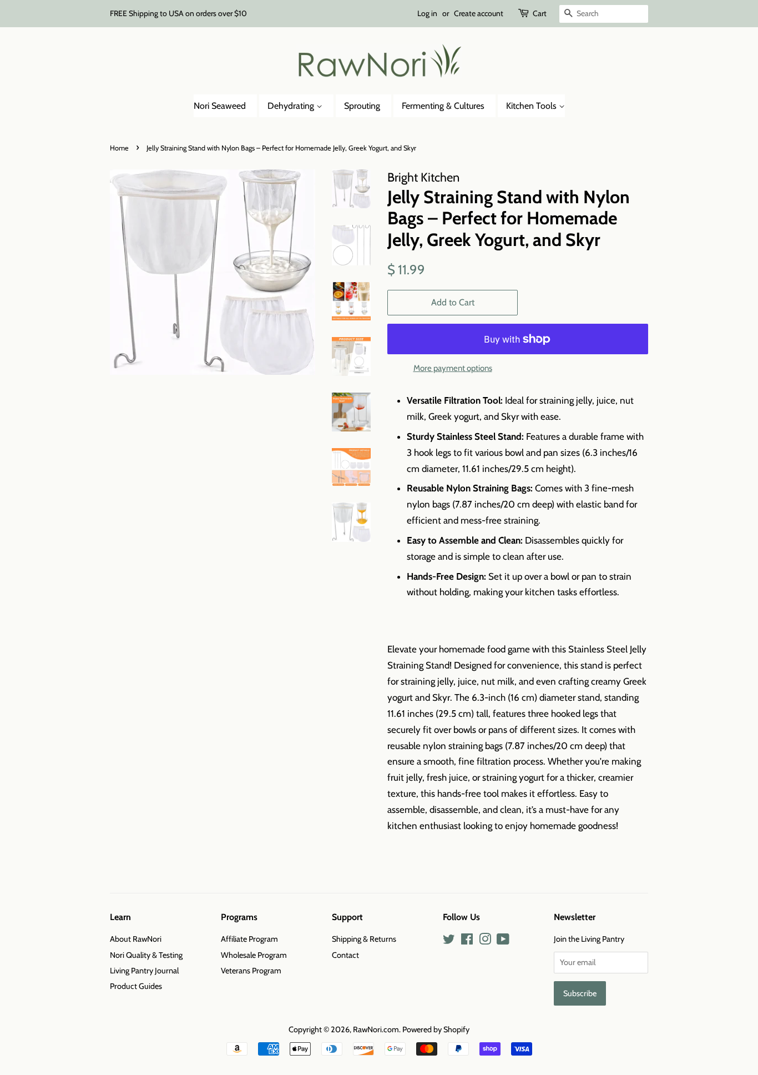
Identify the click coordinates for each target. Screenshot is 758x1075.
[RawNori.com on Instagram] (485, 941)
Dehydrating (291, 106)
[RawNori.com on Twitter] (449, 941)
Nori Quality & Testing (146, 955)
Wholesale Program (254, 955)
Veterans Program (251, 971)
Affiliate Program (249, 939)
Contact (345, 955)
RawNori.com (376, 1029)
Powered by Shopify (435, 1029)
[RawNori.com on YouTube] (503, 941)
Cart (540, 13)
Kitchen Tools (532, 106)
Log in (427, 13)
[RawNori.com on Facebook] (467, 941)
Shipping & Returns (364, 939)
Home (119, 148)
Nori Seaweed (220, 106)
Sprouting (362, 106)
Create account (478, 13)
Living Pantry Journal (144, 971)
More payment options (452, 368)
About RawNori (135, 939)
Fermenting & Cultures (443, 106)
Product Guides (136, 986)
